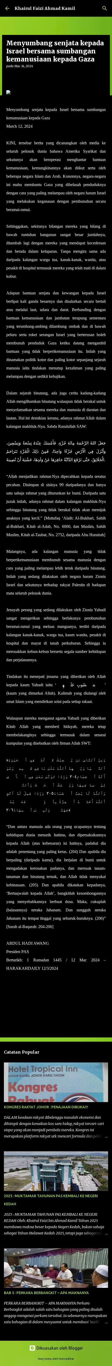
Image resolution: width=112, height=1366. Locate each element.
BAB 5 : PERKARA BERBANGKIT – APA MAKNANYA (46, 1293)
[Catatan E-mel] (9, 977)
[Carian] (105, 8)
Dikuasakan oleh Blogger (59, 1348)
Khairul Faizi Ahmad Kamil (45, 8)
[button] (9, 76)
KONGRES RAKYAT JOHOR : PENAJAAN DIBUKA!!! (46, 1107)
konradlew (66, 1358)
